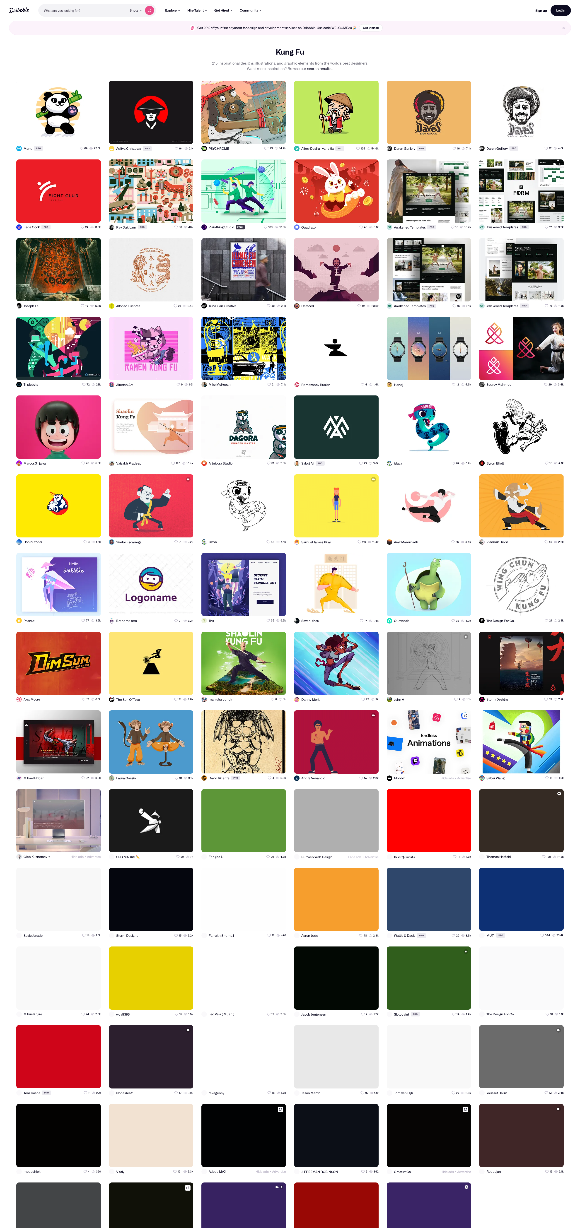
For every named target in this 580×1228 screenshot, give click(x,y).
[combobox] (83, 10)
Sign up (541, 10)
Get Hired (221, 10)
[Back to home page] (19, 10)
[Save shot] (84, 136)
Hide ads (447, 778)
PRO (38, 148)
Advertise (464, 778)
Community (249, 10)
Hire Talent (195, 10)
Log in (560, 10)
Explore (171, 10)
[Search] (149, 10)
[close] (563, 27)
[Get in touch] (75, 136)
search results (319, 69)
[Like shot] (93, 136)
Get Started (371, 27)
